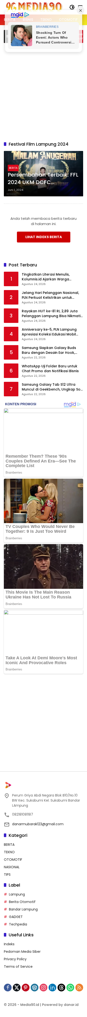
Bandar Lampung (23, 909)
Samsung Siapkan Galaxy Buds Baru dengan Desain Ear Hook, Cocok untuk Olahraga (49, 350)
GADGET (16, 916)
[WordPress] (34, 987)
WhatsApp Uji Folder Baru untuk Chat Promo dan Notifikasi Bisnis (50, 368)
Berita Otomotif (22, 901)
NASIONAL (12, 867)
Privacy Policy (15, 959)
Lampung (17, 894)
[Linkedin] (52, 987)
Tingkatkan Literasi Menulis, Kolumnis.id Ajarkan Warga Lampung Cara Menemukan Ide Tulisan (49, 277)
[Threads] (61, 987)
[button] (72, 7)
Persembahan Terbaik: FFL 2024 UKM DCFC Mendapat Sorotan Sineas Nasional (43, 178)
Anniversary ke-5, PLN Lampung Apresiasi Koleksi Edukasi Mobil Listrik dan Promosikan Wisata (49, 332)
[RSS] (79, 987)
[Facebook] (8, 987)
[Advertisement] (43, 91)
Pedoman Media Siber (22, 951)
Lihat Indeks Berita (43, 237)
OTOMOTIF (13, 859)
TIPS (7, 874)
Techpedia (18, 924)
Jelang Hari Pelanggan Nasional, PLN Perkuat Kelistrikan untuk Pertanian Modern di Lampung (50, 295)
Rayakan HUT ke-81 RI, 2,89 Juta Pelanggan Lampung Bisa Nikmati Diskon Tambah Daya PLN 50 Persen (51, 313)
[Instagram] (43, 987)
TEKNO (9, 852)
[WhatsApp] (70, 987)
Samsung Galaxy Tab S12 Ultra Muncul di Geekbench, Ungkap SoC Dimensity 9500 (52, 387)
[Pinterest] (25, 987)
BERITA (13, 168)
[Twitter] (17, 987)
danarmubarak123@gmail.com (38, 824)
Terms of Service (18, 966)
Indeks (9, 944)
